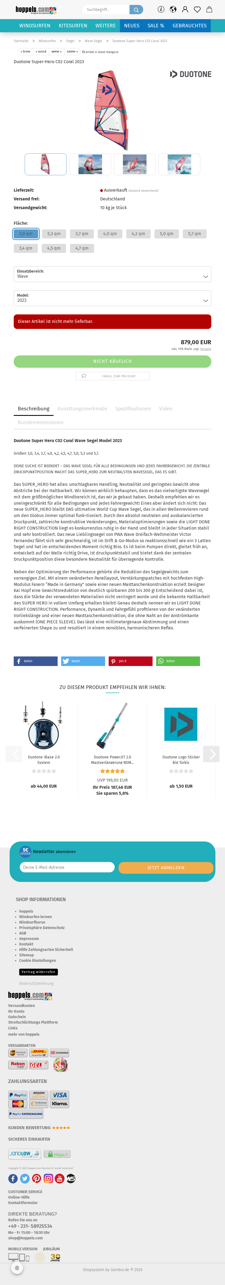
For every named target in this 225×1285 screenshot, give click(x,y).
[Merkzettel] (197, 9)
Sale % (156, 25)
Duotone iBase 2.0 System (44, 759)
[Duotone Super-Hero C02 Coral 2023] (112, 110)
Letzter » (72, 51)
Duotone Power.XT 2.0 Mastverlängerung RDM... (112, 759)
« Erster (25, 51)
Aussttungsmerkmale (82, 408)
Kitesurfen (73, 25)
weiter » (57, 51)
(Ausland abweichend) (143, 190)
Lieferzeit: (24, 190)
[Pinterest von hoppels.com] (36, 1178)
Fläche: (21, 223)
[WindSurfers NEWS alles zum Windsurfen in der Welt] (71, 1178)
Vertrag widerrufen (38, 972)
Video (165, 408)
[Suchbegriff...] (136, 9)
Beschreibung (33, 408)
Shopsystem (93, 1270)
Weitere (105, 25)
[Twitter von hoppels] (25, 1178)
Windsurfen (34, 25)
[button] (185, 9)
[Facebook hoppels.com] (13, 1178)
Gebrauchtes (190, 25)
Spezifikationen (133, 408)
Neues (131, 25)
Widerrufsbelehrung (36, 983)
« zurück (41, 51)
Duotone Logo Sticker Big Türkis (181, 759)
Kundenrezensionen (41, 422)
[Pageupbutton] (210, 1276)
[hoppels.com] (37, 9)
